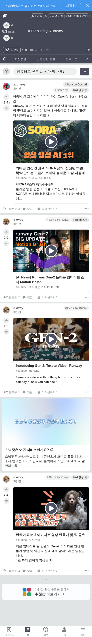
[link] (37, 15)
